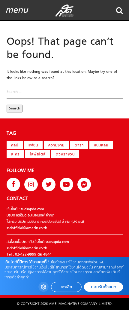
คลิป (14, 146)
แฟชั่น (33, 146)
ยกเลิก (66, 287)
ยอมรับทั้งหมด (103, 287)
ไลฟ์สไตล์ (38, 155)
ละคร (15, 155)
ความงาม (56, 146)
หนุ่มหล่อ (101, 146)
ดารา (79, 146)
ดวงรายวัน (65, 155)
